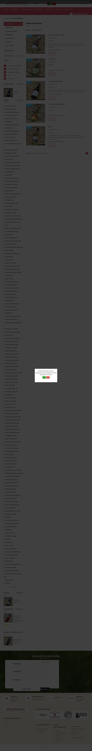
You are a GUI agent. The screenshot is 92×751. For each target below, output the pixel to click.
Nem (48, 377)
